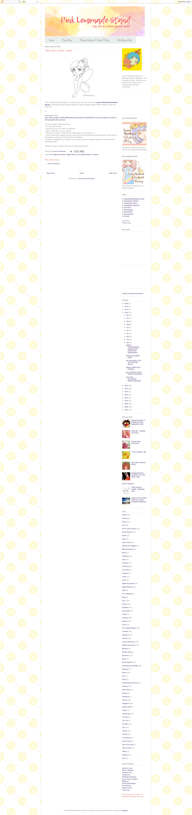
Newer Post (51, 173)
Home (51, 40)
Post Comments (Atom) (86, 178)
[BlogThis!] (77, 151)
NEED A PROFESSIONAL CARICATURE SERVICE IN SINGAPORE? (133, 349)
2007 (127, 410)
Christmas (125, 566)
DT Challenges (127, 594)
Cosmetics (125, 570)
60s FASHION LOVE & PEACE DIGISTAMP (134, 373)
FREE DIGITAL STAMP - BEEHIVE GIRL (138, 489)
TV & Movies (126, 738)
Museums (125, 655)
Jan (127, 342)
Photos (124, 672)
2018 (127, 306)
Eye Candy (126, 611)
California (125, 556)
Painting (125, 669)
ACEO (124, 515)
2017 (127, 309)
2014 (127, 388)
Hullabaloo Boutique (129, 777)
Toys (123, 727)
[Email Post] (70, 151)
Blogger (125, 810)
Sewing (124, 693)
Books (124, 552)
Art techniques (127, 532)
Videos (124, 751)
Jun (127, 330)
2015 (127, 385)
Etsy (123, 600)
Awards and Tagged (129, 546)
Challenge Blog (124, 40)
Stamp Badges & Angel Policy (94, 40)
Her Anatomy (126, 785)
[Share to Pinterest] (83, 151)
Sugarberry (126, 775)
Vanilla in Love (127, 768)
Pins (123, 676)
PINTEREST (128, 212)
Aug (128, 324)
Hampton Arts (127, 772)
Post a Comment (53, 163)
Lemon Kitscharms (128, 642)
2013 (127, 391)
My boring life (127, 662)
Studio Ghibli (126, 707)
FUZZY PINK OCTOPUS (135, 442)
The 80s (125, 724)
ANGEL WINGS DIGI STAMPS (133, 368)
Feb (128, 339)
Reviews (125, 686)
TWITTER (127, 208)
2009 (127, 404)
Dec (128, 315)
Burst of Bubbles (128, 770)
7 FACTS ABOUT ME (138, 452)
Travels (124, 731)
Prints (124, 679)
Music (124, 659)
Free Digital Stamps (84, 154)
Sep (128, 321)
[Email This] (75, 151)
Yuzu (124, 758)
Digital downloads (59, 154)
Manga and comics (128, 645)
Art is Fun (127, 223)
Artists (124, 535)
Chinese (125, 563)
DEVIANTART (129, 214)
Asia (123, 539)
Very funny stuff (127, 744)
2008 (127, 407)
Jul (127, 327)
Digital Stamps (71, 154)
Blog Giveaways (127, 549)
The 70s (125, 720)
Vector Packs (126, 741)
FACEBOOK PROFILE (131, 205)
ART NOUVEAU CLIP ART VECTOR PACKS (133, 362)
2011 (126, 398)
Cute (123, 580)
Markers (125, 648)
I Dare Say (126, 790)
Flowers (125, 621)
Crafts (124, 577)
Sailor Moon (126, 690)
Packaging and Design (130, 666)
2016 (127, 312)
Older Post (113, 173)
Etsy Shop (67, 40)
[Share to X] (79, 151)
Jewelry (124, 638)
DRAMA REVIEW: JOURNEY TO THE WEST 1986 (138, 475)
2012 (127, 395)
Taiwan (124, 710)
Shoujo (124, 700)
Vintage (124, 755)
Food (124, 624)
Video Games (127, 748)
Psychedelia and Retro (130, 683)
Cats (123, 559)
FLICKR (126, 216)
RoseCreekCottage (129, 783)
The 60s (125, 717)
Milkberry (125, 781)
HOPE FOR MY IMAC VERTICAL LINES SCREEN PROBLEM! (139, 500)
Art (51, 154)
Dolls (124, 590)
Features (125, 618)
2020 (127, 303)
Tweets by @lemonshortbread (132, 293)
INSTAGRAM (128, 210)
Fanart (124, 614)
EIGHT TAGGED (128, 484)
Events (124, 604)
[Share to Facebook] (81, 151)
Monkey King (126, 652)
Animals (125, 518)
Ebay (124, 597)
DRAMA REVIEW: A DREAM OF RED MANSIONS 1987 (138, 422)
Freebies (95, 154)
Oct (127, 318)
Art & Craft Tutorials (129, 528)
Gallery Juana (127, 788)
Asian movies (126, 542)
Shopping (125, 696)
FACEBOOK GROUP (131, 201)
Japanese (125, 635)
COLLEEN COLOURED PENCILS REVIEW (133, 379)
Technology (126, 714)
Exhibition (125, 607)
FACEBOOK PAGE (130, 203)
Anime (124, 522)
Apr (127, 333)
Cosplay (125, 573)
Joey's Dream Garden (130, 779)
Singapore (125, 703)
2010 (127, 401)
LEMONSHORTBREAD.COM (134, 199)
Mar (128, 336)
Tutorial (124, 734)
